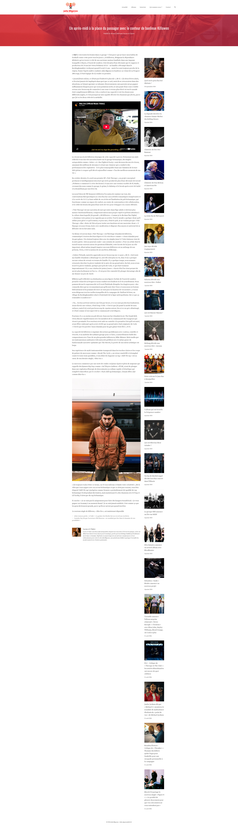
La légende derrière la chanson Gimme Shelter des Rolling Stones (153, 116)
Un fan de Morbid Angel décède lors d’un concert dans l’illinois (153, 478)
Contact (168, 7)
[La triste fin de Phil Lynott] (154, 212)
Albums (133, 7)
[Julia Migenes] (70, 7)
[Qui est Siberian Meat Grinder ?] (154, 438)
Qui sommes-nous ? (156, 7)
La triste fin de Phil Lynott (154, 216)
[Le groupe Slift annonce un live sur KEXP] (154, 507)
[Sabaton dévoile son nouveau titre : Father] (154, 275)
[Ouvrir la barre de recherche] (175, 7)
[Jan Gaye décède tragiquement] (154, 242)
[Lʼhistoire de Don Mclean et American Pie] (154, 178)
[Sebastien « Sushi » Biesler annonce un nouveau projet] (154, 576)
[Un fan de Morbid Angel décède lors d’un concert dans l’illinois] (154, 472)
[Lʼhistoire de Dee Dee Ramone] (154, 145)
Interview (143, 7)
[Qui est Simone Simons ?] (154, 308)
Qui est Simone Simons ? (153, 313)
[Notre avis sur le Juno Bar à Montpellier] (154, 372)
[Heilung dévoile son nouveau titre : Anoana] (154, 339)
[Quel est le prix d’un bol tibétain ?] (154, 76)
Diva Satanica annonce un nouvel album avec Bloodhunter (153, 547)
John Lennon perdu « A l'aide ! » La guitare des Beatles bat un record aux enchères (101, 516)
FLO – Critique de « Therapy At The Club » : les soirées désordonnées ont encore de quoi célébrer (154, 668)
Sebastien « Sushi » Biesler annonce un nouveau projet (151, 583)
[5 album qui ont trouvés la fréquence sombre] (154, 405)
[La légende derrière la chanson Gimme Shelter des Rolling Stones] (154, 109)
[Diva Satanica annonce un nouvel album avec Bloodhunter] (154, 541)
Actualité (124, 7)
